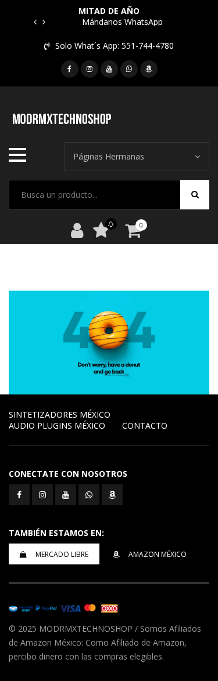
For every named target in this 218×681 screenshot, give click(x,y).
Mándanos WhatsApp (122, 21)
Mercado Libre (61, 554)
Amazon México (157, 554)
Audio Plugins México (57, 425)
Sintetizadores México (59, 414)
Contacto (144, 425)
